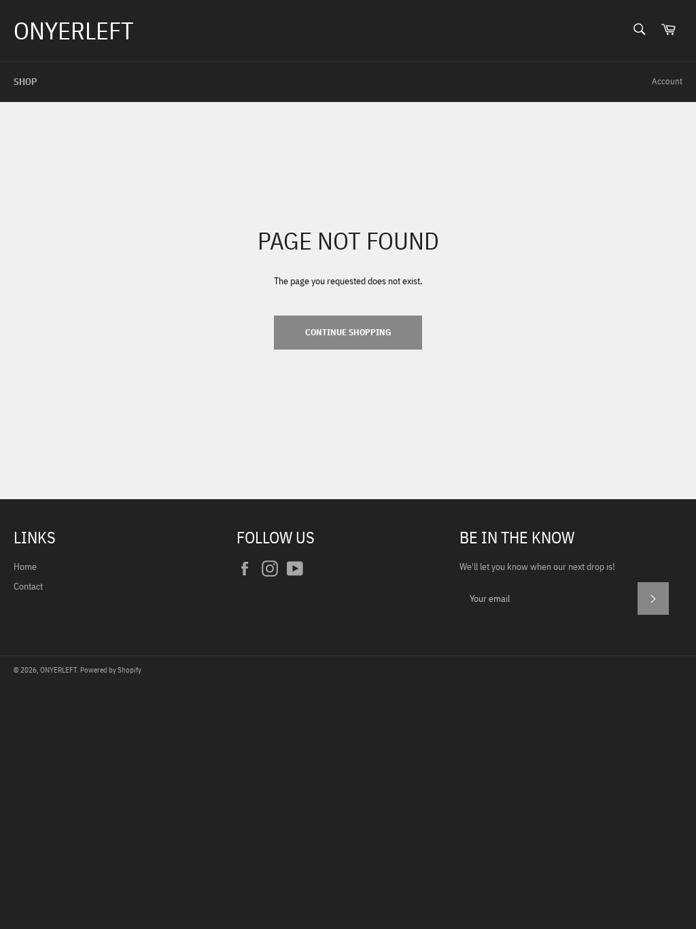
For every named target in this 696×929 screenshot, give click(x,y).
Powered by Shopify (110, 670)
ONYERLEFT (74, 30)
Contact (28, 586)
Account (667, 81)
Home (25, 566)
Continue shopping (348, 332)
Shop (25, 81)
